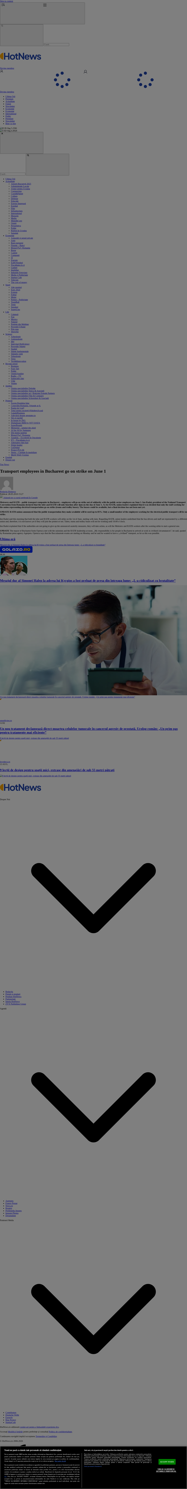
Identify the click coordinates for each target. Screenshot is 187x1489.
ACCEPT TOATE (167, 1462)
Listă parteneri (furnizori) (93, 1466)
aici (5, 1476)
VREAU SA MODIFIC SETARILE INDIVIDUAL (166, 1470)
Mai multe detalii (60, 1461)
